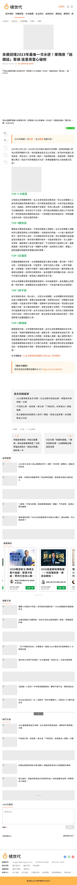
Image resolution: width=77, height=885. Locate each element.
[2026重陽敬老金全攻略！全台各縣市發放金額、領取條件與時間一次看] (9, 729)
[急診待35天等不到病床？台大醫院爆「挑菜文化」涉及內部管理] (9, 663)
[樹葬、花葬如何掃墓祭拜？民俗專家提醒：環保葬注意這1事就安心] (9, 481)
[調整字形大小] (4, 161)
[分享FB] (4, 133)
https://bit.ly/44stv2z (52, 369)
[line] (69, 857)
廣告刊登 (26, 865)
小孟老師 (32, 429)
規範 (4, 827)
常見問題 (45, 872)
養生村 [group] (6, 21)
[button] (72, 6)
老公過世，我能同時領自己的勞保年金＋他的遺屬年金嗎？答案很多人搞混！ (46, 779)
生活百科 (39, 13)
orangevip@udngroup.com (22, 862)
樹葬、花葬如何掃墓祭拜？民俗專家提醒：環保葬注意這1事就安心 (45, 478)
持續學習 (19, 13)
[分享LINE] (4, 140)
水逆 (22, 429)
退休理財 (9, 13)
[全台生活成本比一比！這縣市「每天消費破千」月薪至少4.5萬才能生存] (9, 703)
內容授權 (36, 865)
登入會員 (25, 872)
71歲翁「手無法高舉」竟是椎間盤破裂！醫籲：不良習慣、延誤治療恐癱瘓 (46, 505)
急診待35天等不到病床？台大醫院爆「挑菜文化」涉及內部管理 (45, 659)
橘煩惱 (59, 13)
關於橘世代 (16, 865)
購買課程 (61, 6)
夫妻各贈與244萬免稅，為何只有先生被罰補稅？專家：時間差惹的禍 (45, 621)
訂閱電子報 (35, 872)
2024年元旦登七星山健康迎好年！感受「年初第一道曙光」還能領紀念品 (46, 465)
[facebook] (65, 857)
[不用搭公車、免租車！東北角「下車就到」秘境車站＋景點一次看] (9, 742)
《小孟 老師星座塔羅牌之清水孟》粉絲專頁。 (41, 355)
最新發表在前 (68, 836)
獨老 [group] (39, 21)
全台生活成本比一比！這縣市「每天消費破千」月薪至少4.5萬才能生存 (46, 701)
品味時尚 (50, 13)
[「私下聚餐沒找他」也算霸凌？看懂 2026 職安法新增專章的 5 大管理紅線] (9, 650)
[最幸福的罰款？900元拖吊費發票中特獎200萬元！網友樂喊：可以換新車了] (9, 521)
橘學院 (67, 13)
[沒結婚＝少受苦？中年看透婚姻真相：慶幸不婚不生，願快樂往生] (9, 690)
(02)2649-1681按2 (42, 862)
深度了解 (15, 588)
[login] (68, 6)
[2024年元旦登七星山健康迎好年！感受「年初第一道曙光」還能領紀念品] (9, 467)
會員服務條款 (56, 872)
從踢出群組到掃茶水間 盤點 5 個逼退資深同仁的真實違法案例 (44, 765)
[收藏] (4, 154)
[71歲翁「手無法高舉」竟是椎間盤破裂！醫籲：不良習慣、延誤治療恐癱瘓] (9, 507)
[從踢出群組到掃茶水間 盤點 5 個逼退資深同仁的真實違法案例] (9, 769)
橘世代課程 (16, 869)
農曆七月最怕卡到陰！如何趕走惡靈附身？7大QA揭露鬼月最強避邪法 (45, 607)
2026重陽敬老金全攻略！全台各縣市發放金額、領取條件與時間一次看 (46, 726)
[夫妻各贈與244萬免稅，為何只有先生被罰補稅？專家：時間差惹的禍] (9, 623)
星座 (15, 429)
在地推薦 (29, 13)
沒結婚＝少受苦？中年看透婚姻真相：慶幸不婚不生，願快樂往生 (46, 686)
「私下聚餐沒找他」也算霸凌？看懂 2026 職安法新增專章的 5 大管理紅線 (46, 647)
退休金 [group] (14, 21)
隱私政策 (67, 872)
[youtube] (73, 857)
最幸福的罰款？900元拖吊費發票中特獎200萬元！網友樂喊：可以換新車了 (46, 518)
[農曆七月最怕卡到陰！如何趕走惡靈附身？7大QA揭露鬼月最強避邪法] (9, 610)
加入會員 (15, 872)
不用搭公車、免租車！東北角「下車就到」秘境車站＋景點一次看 (46, 738)
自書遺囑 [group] (24, 21)
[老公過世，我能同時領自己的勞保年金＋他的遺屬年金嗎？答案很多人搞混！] (9, 782)
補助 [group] (32, 21)
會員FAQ (26, 869)
